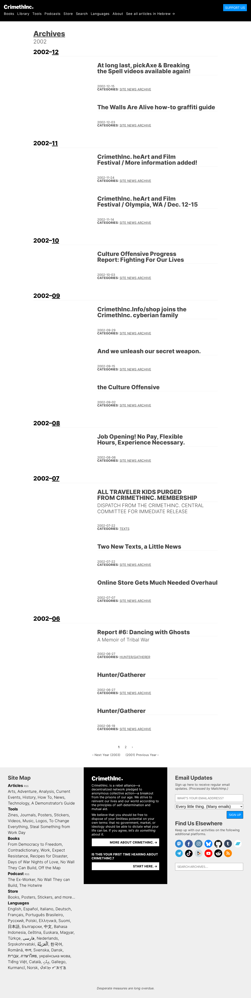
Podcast (16, 873)
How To (45, 797)
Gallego (58, 961)
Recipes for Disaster (48, 856)
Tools (37, 14)
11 (55, 143)
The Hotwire (30, 885)
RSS (26, 786)
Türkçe (14, 938)
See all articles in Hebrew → (150, 14)
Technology (18, 803)
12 (55, 51)
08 (56, 423)
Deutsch (63, 909)
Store (68, 14)
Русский (16, 920)
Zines (13, 815)
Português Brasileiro (44, 914)
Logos (41, 820)
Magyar (67, 932)
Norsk (32, 967)
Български (32, 926)
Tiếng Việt (17, 961)
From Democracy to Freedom (35, 844)
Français (15, 914)
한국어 (56, 944)
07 (55, 478)
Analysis (46, 791)
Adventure (27, 791)
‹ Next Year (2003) (106, 755)
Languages (100, 14)
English (14, 909)
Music (28, 820)
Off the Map (49, 867)
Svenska (41, 950)
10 (55, 240)
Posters (45, 815)
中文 (48, 926)
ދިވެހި (46, 961)
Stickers (61, 815)
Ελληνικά (47, 920)
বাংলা (28, 950)
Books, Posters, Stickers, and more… (41, 897)
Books (9, 14)
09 (56, 295)
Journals (28, 815)
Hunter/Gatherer (135, 657)
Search (82, 14)
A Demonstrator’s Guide (53, 803)
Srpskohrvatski (21, 944)
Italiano (46, 909)
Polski (31, 920)
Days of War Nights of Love (33, 862)
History (29, 797)
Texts (124, 529)
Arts (11, 791)
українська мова (54, 956)
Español (30, 909)
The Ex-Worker (21, 879)
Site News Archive (135, 89)
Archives (49, 33)
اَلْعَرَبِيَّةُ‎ (42, 944)
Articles (15, 785)
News (59, 797)
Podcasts (53, 14)
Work (45, 850)
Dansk (57, 950)
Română (15, 950)
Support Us (235, 8)
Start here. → (145, 866)
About (118, 14)
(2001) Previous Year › (142, 755)
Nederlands (47, 938)
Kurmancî (16, 967)
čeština (34, 932)
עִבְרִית (13, 956)
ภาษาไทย (29, 956)
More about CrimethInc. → (133, 842)
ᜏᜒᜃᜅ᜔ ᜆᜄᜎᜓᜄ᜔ (53, 967)
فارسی (29, 938)
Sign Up (235, 814)
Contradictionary (23, 850)
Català (35, 961)
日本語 (14, 926)
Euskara (50, 932)
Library (23, 14)
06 (56, 618)
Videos (14, 820)
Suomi (64, 920)
